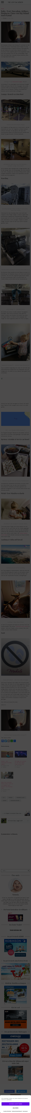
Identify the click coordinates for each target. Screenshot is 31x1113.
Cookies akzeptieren (15, 1104)
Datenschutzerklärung (17, 1111)
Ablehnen (15, 1108)
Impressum (25, 1111)
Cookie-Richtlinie (7, 1111)
